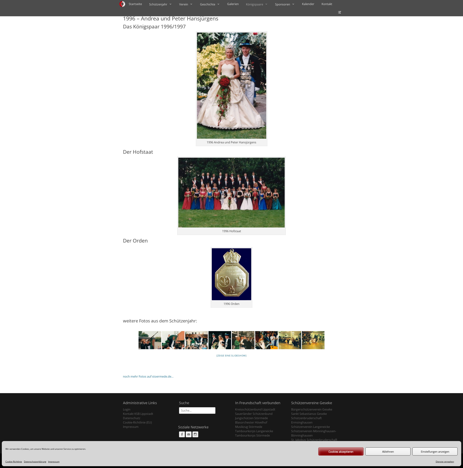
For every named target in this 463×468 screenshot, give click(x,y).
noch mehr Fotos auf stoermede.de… (148, 376)
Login (126, 409)
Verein (183, 4)
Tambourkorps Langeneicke (254, 431)
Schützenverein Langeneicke (310, 427)
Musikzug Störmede (248, 427)
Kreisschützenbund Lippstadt (255, 409)
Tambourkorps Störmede (252, 435)
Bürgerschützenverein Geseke (311, 409)
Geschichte (207, 4)
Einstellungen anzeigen (435, 451)
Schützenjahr (158, 4)
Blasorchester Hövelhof (251, 422)
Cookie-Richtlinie (13, 461)
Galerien (233, 4)
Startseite (135, 4)
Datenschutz (131, 418)
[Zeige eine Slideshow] (231, 355)
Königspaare (254, 4)
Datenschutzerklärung (35, 461)
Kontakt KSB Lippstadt (138, 414)
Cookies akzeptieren (340, 451)
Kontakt (327, 4)
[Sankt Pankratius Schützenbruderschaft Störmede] (122, 4)
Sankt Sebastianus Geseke (309, 414)
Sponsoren (282, 4)
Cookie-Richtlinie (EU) (137, 422)
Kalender (308, 4)
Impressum (54, 461)
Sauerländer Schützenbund (254, 414)
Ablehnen (388, 451)
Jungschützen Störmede (251, 418)
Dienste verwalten (445, 461)
